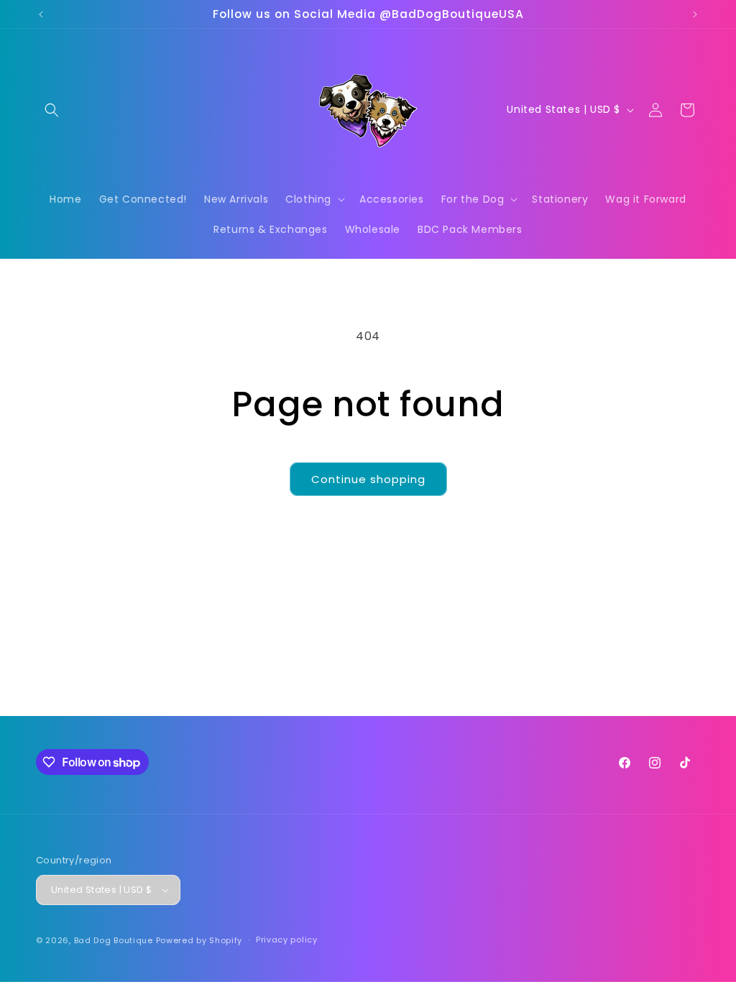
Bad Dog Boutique (113, 940)
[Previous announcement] (41, 14)
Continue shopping (368, 479)
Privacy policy (287, 939)
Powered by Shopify (199, 940)
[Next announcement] (695, 14)
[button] (52, 110)
